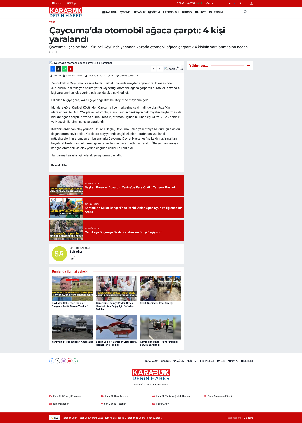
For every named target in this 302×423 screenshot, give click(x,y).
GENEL (127, 12)
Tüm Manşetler (61, 403)
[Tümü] (248, 65)
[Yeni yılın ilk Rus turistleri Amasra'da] (72, 326)
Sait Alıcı (57, 76)
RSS (55, 417)
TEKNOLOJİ (172, 12)
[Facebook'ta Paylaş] (52, 69)
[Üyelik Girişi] (250, 3)
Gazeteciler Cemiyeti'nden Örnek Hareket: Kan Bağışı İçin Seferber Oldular (115, 306)
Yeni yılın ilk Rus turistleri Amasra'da (72, 341)
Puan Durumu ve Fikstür (220, 396)
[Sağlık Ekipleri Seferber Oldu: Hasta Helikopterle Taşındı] (116, 326)
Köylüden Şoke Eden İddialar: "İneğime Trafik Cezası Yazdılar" (70, 305)
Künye (73, 3)
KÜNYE (202, 12)
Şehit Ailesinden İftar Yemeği (156, 303)
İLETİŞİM (217, 12)
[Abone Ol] (173, 68)
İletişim (58, 3)
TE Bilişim (247, 417)
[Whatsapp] (75, 360)
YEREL (53, 22)
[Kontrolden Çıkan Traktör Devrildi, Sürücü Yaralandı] (160, 326)
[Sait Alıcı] (59, 253)
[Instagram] (63, 360)
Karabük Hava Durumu (116, 396)
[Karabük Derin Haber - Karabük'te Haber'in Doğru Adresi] (65, 12)
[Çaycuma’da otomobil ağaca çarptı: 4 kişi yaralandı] (116, 63)
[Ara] (246, 12)
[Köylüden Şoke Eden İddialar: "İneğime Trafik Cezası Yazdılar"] (72, 288)
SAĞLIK (141, 12)
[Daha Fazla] (70, 69)
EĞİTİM (155, 12)
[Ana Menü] (251, 12)
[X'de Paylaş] (58, 69)
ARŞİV (188, 12)
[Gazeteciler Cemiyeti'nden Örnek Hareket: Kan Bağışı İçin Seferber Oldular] (116, 288)
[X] (57, 360)
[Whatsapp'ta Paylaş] (64, 69)
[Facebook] (51, 360)
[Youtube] (69, 360)
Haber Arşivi (162, 403)
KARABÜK (111, 12)
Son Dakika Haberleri (115, 403)
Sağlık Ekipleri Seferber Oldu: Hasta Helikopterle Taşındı (116, 343)
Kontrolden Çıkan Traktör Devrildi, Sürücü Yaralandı (159, 343)
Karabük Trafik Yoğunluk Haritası (173, 396)
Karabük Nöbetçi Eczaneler (67, 396)
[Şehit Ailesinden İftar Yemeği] (160, 288)
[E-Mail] (72, 258)
